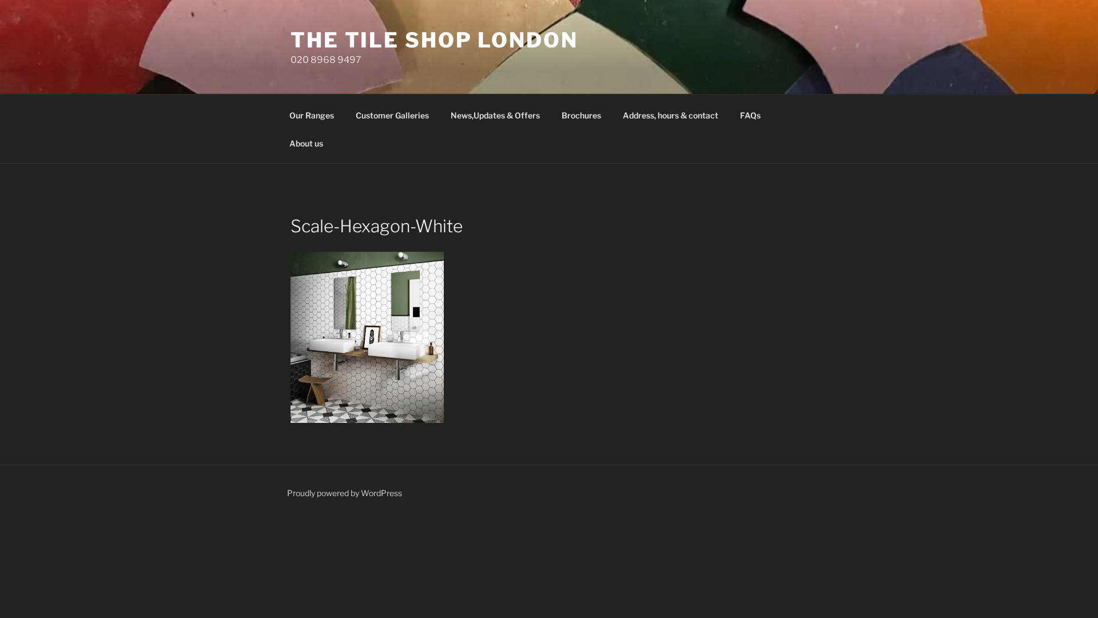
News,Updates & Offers (495, 115)
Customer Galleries (392, 115)
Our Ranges (311, 115)
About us (306, 143)
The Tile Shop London (434, 40)
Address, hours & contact (670, 115)
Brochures (581, 115)
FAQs (750, 115)
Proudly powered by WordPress (344, 493)
